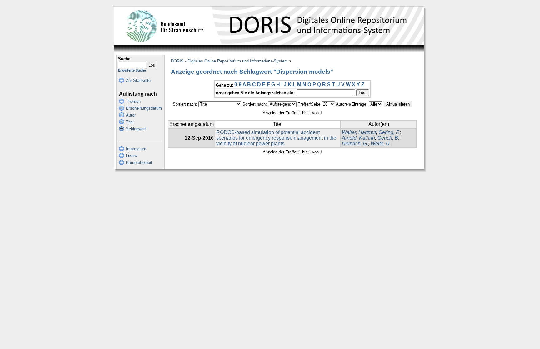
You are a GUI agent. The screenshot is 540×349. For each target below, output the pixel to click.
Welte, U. (381, 143)
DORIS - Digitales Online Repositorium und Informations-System (229, 61)
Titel (130, 122)
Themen (133, 101)
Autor (131, 115)
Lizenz (132, 155)
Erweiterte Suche (132, 70)
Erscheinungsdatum (144, 108)
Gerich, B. (388, 138)
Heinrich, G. (355, 143)
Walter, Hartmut (359, 132)
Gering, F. (389, 132)
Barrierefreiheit (139, 162)
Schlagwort (136, 129)
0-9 (238, 84)
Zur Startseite (138, 80)
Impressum (136, 149)
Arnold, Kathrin (358, 138)
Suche (124, 59)
